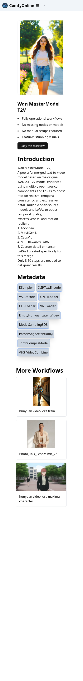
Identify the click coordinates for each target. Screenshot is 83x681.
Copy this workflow (33, 146)
